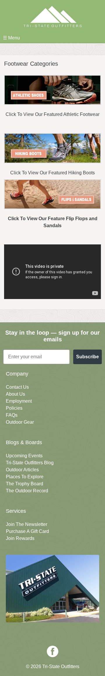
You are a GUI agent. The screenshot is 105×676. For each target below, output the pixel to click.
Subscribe (87, 356)
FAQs (12, 415)
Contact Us (17, 387)
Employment (19, 401)
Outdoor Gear (20, 422)
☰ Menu (11, 37)
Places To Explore (24, 476)
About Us (15, 394)
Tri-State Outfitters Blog (30, 462)
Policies (14, 408)
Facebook (52, 651)
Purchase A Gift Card (27, 531)
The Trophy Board (24, 483)
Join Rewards (20, 538)
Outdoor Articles (22, 469)
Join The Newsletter (26, 524)
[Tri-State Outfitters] (52, 16)
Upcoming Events (24, 455)
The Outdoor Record (27, 490)
